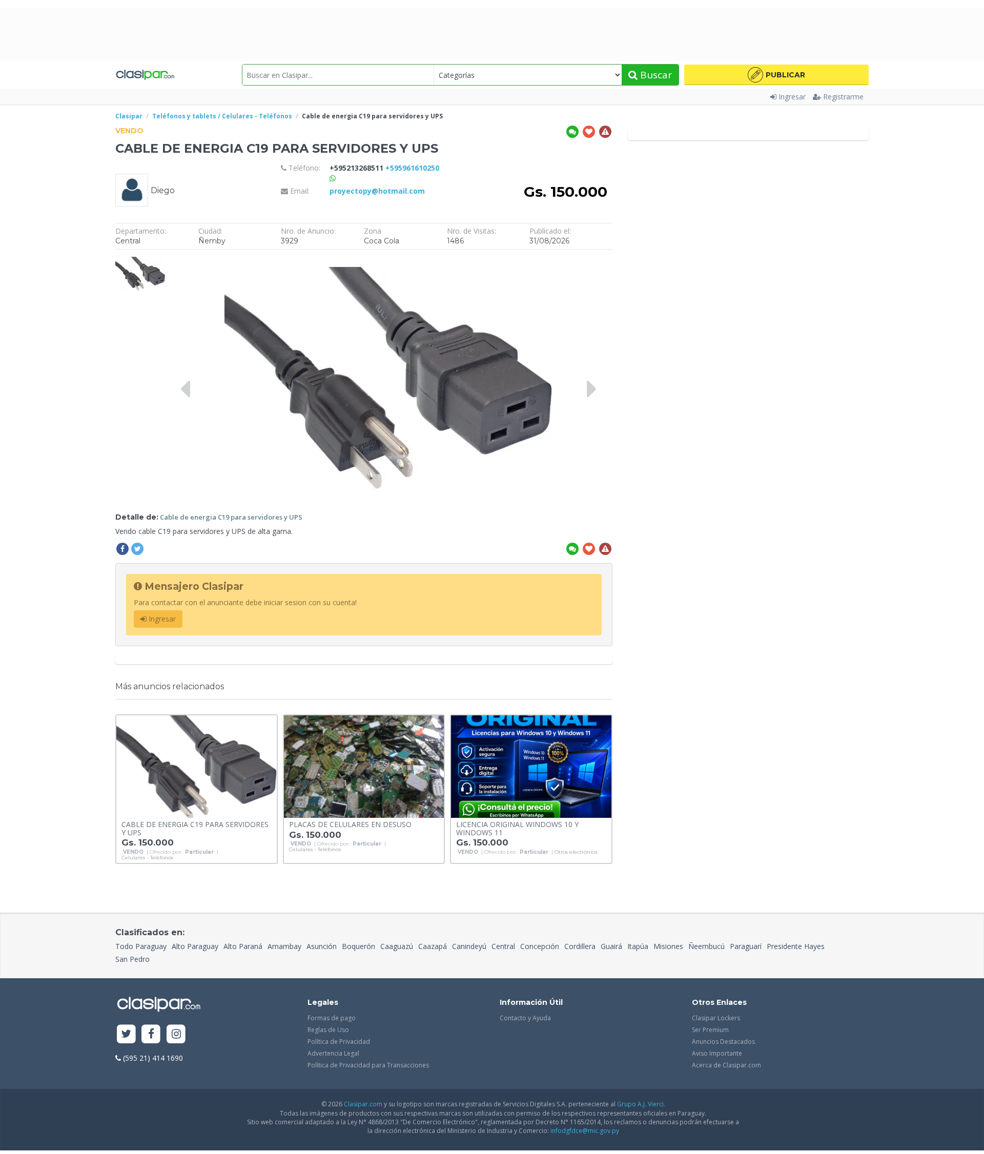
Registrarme (843, 96)
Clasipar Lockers (716, 1018)
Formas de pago (332, 1018)
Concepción (539, 946)
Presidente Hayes (796, 946)
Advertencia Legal (333, 1053)
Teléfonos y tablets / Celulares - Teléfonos (222, 116)
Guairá (611, 946)
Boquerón (358, 946)
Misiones (668, 946)
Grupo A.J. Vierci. (641, 1104)
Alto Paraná (242, 946)
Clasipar (128, 116)
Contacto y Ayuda (525, 1018)
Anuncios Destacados (723, 1041)
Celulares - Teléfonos (147, 858)
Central (503, 946)
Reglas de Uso (328, 1029)
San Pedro (132, 959)
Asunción (321, 946)
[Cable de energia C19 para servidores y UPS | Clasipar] (140, 259)
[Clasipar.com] (144, 74)
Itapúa (637, 946)
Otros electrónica (576, 852)
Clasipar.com (363, 1104)
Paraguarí (746, 946)
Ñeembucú (706, 946)
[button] (776, 75)
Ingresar (792, 96)
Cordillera (580, 946)
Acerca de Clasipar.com (726, 1065)
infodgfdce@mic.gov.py (584, 1130)
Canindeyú (469, 946)
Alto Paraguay (195, 946)
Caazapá (432, 946)
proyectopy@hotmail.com (377, 191)
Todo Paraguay (141, 946)
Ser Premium (710, 1029)
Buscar (655, 74)
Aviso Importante (717, 1053)
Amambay (284, 946)
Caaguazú (396, 946)
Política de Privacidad (339, 1041)
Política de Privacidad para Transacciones (368, 1065)
